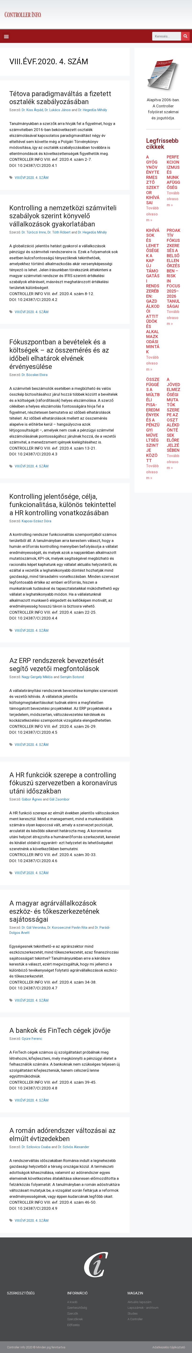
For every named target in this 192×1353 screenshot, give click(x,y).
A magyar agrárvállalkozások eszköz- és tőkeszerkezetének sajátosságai (54, 911)
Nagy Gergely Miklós (37, 677)
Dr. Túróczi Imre (34, 232)
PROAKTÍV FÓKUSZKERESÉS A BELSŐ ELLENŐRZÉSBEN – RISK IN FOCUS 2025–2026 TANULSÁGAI (173, 268)
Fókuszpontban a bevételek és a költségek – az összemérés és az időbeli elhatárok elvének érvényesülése (59, 354)
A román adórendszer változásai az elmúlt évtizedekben (62, 1135)
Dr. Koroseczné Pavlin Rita (67, 928)
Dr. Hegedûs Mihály (92, 110)
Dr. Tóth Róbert (59, 232)
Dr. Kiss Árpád (32, 110)
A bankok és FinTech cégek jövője (60, 1030)
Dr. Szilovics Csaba (36, 1147)
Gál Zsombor (59, 799)
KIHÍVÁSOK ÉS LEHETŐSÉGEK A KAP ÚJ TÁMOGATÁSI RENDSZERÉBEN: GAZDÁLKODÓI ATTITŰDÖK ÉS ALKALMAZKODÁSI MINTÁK (152, 291)
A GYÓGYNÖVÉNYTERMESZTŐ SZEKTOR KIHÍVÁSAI (152, 179)
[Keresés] (185, 36)
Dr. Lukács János (58, 110)
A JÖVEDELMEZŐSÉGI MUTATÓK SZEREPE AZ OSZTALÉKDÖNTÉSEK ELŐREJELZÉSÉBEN (173, 415)
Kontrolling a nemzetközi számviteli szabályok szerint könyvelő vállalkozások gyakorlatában (63, 216)
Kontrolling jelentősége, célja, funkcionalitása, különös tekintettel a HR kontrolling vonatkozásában (62, 504)
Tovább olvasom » (152, 214)
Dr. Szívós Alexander (73, 1147)
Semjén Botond (72, 677)
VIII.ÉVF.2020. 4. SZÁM (31, 178)
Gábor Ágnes (32, 799)
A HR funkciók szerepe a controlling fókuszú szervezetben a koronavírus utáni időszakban (63, 783)
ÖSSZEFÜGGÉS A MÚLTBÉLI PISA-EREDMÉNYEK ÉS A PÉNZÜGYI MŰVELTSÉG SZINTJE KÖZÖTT (153, 420)
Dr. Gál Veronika (34, 928)
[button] (6, 36)
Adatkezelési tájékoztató (168, 1347)
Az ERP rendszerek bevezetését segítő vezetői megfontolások (56, 665)
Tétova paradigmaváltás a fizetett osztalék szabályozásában (60, 98)
